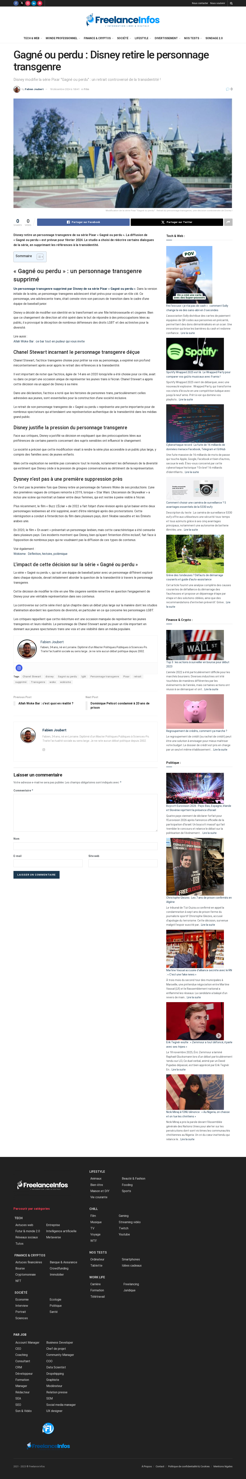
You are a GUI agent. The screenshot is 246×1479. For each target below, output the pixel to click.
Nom (16, 838)
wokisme (65, 682)
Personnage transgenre (105, 676)
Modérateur (54, 1386)
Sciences (21, 1318)
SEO (18, 1405)
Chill (93, 1209)
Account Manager (27, 1342)
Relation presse (56, 1392)
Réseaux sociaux (26, 1237)
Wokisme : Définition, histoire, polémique (40, 554)
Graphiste (52, 1380)
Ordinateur (97, 1259)
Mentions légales (223, 1466)
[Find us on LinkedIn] (33, 3)
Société (122, 38)
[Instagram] (19, 668)
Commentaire (23, 790)
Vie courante (98, 1197)
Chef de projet (56, 1349)
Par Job (19, 1334)
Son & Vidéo (23, 1411)
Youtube (124, 1234)
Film (86, 89)
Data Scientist (56, 1367)
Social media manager (61, 1405)
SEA (18, 1398)
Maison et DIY (99, 1191)
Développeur (24, 1373)
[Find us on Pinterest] (39, 3)
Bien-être (96, 1185)
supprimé (21, 682)
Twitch (123, 1228)
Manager (21, 1386)
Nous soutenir (217, 3)
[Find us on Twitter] (21, 3)
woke (53, 682)
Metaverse (53, 1237)
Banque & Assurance (63, 1262)
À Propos (147, 1466)
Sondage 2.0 (214, 38)
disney (50, 676)
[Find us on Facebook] (15, 3)
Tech (18, 1218)
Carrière (95, 1284)
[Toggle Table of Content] (38, 257)
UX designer (54, 1411)
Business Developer (59, 1342)
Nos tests (191, 38)
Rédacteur (22, 1392)
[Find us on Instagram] (27, 3)
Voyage (95, 1234)
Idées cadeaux (132, 1265)
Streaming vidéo (130, 1222)
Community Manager (60, 1355)
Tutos (19, 1243)
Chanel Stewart (32, 676)
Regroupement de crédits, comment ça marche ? (196, 730)
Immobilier (57, 1274)
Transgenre (38, 682)
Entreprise (53, 1225)
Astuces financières (28, 1262)
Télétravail (97, 1296)
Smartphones (131, 1259)
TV (92, 1228)
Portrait (20, 1312)
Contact (160, 1466)
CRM (18, 1367)
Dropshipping (55, 1373)
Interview (21, 1305)
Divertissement (166, 38)
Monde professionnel (61, 38)
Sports (126, 1191)
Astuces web (24, 1225)
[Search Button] (231, 3)
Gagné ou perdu (67, 676)
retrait (137, 676)
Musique (96, 1222)
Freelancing (131, 1284)
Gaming (124, 1216)
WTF (93, 1241)
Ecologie (55, 1299)
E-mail (17, 856)
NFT (18, 1281)
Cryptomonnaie (25, 1274)
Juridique (129, 1290)
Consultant (22, 1361)
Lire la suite (188, 333)
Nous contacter (200, 3)
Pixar (126, 676)
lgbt (83, 676)
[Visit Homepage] (123, 20)
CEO (18, 1349)
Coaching (21, 1355)
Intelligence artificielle (61, 1231)
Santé (54, 1312)
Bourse (20, 1268)
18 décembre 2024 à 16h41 (65, 89)
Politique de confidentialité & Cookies (189, 1466)
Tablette (96, 1265)
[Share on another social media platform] (228, 222)
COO (49, 1361)
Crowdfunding (59, 1268)
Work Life (97, 1277)
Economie (22, 1299)
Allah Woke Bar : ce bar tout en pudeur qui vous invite (49, 341)
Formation (22, 1380)
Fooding (127, 1185)
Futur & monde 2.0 (27, 1231)
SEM (49, 1398)
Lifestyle (141, 38)
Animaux (95, 1178)
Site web (93, 856)
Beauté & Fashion (133, 1178)
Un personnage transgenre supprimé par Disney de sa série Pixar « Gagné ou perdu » (74, 289)
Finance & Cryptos (97, 38)
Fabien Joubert (34, 89)
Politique (56, 1305)
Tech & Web (31, 38)
